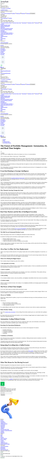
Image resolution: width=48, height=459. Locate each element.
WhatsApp (18, 13)
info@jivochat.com (4, 449)
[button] (24, 3)
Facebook (2, 421)
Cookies (2, 440)
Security (2, 437)
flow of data (30, 351)
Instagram (23, 13)
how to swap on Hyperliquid (20, 228)
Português (8, 70)
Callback (10, 18)
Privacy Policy (3, 439)
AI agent (3, 8)
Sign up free (3, 68)
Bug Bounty (2, 448)
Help (1, 37)
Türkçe (1, 70)
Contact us (2, 441)
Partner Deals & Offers (5, 444)
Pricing (1, 35)
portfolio (11, 379)
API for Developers (4, 446)
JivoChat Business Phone (7, 22)
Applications (3, 38)
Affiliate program (3, 36)
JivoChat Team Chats (16, 22)
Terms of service (3, 438)
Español (4, 70)
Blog (1, 39)
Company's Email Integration (6, 430)
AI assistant (8, 8)
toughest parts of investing (10, 312)
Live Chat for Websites (6, 13)
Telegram (28, 13)
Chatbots (13, 13)
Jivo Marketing (4, 18)
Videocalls (37, 22)
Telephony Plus (31, 22)
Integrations (24, 22)
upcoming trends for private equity (18, 178)
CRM (41, 22)
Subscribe (3, 394)
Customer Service (4, 9)
